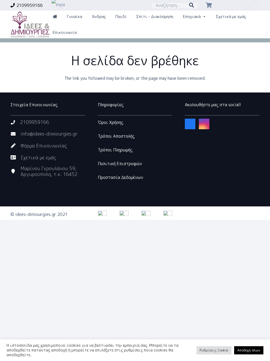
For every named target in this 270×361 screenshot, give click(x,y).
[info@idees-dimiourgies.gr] (16, 134)
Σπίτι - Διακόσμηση (154, 16)
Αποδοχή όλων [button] (248, 350)
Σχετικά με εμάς (231, 16)
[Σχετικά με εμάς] (16, 157)
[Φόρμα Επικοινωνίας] (16, 146)
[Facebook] (245, 5)
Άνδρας (99, 16)
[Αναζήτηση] (191, 5)
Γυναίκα (74, 16)
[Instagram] (255, 5)
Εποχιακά (192, 16)
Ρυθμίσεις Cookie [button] (214, 350)
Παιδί (121, 16)
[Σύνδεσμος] (30, 24)
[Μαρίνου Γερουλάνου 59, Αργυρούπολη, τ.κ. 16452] (16, 171)
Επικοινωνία (65, 32)
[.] (228, 5)
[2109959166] (15, 122)
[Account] (55, 17)
